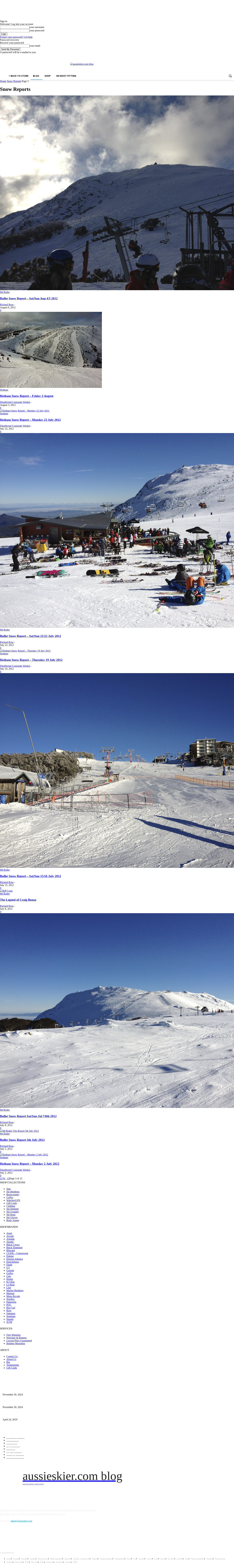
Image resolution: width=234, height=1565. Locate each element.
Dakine (10, 1256)
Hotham (4, 390)
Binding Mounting (15, 1343)
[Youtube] (232, 56)
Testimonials (12, 1365)
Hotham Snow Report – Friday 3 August (26, 396)
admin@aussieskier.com (21, 1521)
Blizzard (10, 1250)
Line (8, 1287)
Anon (9, 1233)
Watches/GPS (13, 1200)
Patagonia (11, 1302)
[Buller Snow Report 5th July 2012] (19, 1131)
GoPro (9, 1197)
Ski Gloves (12, 1217)
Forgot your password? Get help (16, 37)
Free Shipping (13, 1335)
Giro (8, 1276)
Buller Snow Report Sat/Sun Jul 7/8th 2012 (28, 1116)
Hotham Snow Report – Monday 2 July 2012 (29, 1163)
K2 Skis (10, 1282)
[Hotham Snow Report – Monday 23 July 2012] (24, 410)
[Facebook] (214, 56)
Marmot (10, 1293)
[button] (230, 76)
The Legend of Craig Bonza (18, 899)
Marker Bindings (14, 1290)
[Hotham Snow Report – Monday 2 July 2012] (24, 1154)
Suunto (10, 1319)
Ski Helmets (12, 1209)
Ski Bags (10, 1214)
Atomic (10, 1241)
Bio (8, 1362)
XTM (9, 1322)
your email (34, 45)
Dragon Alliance (14, 1259)
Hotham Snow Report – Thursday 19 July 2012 (31, 660)
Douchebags (12, 1261)
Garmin (10, 1270)
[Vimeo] (228, 56)
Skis (8, 1188)
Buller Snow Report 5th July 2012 (22, 1139)
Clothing (10, 1206)
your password (36, 30)
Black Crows (13, 1244)
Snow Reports (14, 81)
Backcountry (12, 1194)
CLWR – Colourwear (17, 1253)
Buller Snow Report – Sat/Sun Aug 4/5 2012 (29, 298)
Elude (9, 1264)
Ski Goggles (12, 1211)
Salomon (10, 1313)
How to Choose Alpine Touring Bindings (21, 1402)
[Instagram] (219, 56)
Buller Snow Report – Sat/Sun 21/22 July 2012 (30, 636)
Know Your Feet (10, 1389)
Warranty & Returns (16, 1337)
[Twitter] (223, 56)
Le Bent (10, 1284)
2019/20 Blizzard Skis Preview (16, 1414)
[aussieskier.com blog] (152, 67)
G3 (8, 1267)
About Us (11, 1359)
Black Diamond (14, 1247)
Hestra (9, 1279)
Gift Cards (11, 1203)
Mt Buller (5, 292)
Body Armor (12, 1220)
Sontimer (10, 1316)
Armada (10, 1239)
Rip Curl (10, 1307)
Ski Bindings (12, 1191)
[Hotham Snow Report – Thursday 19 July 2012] (25, 650)
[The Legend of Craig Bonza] (6, 890)
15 (8, 1178)
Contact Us (12, 1356)
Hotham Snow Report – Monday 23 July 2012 (30, 419)
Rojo (8, 1310)
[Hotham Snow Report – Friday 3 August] (51, 387)
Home (3, 81)
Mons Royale (13, 1296)
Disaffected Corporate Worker (15, 402)
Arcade (10, 1236)
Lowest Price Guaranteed (19, 1340)
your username (36, 27)
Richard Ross (7, 304)
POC (8, 1304)
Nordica (10, 1299)
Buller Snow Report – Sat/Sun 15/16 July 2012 (30, 876)
